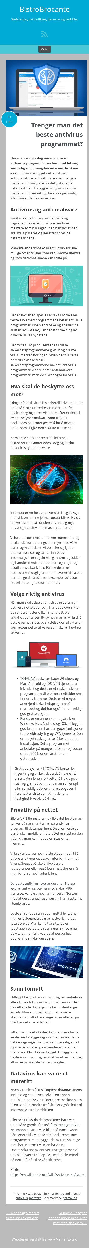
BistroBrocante (44, 9)
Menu (45, 49)
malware (35, 1198)
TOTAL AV (27, 678)
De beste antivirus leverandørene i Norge (42, 883)
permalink (70, 1198)
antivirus (22, 1198)
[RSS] (44, 34)
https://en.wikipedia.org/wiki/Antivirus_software (47, 1174)
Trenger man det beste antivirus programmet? (57, 134)
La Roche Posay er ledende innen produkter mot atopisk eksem (67, 1218)
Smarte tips (56, 1194)
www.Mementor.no (62, 1239)
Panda (25, 718)
